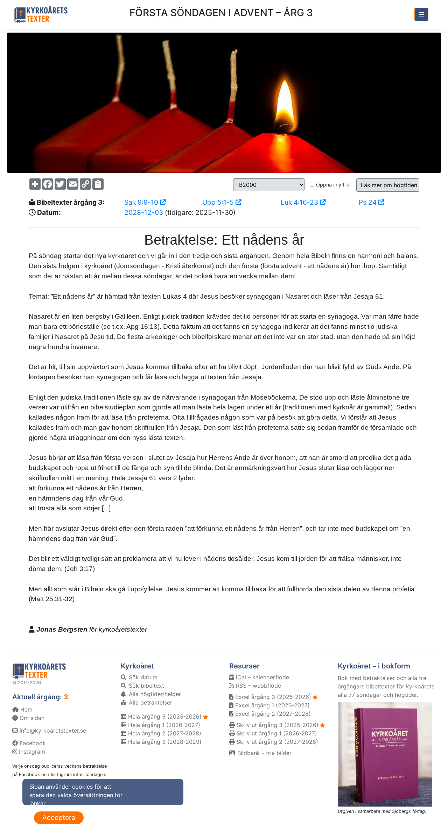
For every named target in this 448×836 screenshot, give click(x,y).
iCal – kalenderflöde (261, 677)
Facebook (32, 743)
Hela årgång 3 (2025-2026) (164, 716)
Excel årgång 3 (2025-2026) (272, 696)
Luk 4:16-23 (300, 202)
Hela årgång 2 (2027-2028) (163, 733)
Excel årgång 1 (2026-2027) (271, 705)
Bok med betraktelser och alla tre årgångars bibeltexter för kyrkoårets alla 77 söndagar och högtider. (386, 686)
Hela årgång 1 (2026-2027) (163, 724)
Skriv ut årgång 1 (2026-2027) (276, 733)
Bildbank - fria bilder (264, 752)
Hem (26, 709)
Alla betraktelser (149, 702)
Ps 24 (368, 202)
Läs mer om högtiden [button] (389, 185)
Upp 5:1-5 (219, 202)
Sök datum (142, 677)
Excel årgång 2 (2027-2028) (272, 713)
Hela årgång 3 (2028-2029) (164, 741)
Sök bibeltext (145, 685)
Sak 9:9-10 (142, 202)
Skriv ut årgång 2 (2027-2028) (276, 741)
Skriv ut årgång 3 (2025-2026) (276, 724)
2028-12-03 (143, 212)
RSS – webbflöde (257, 685)
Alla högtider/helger (154, 694)
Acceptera (58, 818)
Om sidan (31, 717)
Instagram (31, 751)
